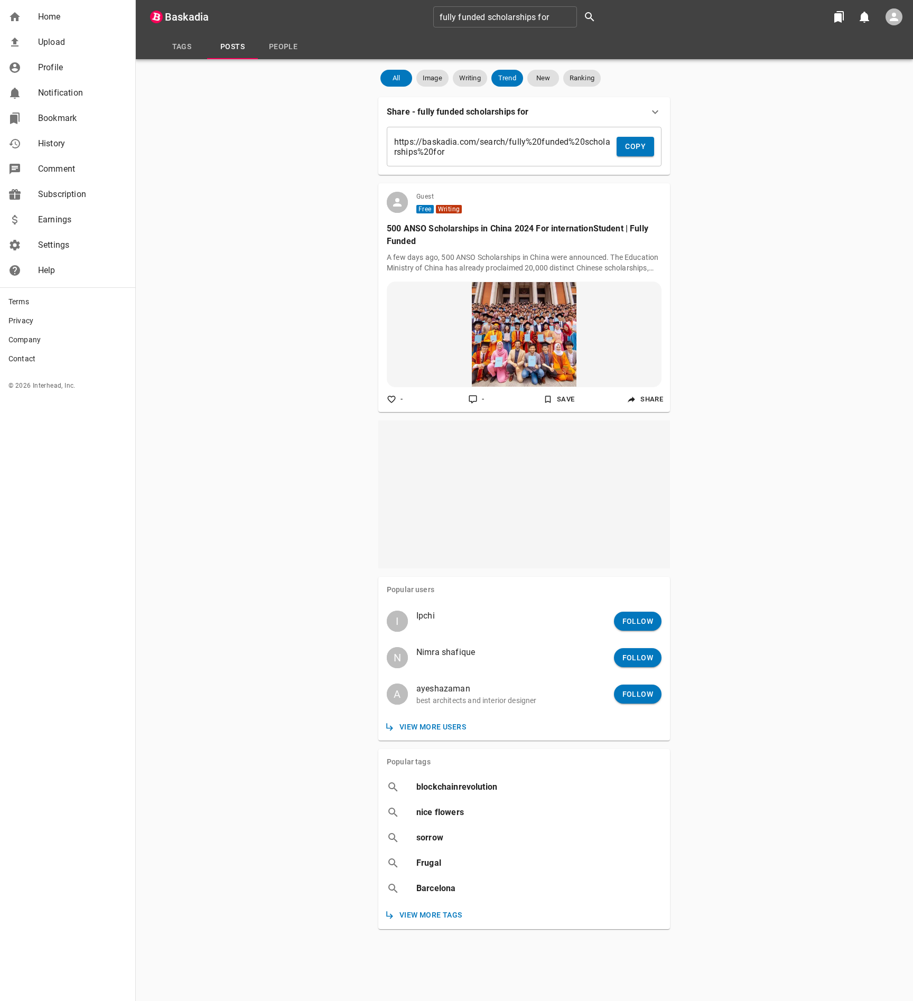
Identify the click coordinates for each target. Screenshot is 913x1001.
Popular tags (409, 761)
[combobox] (517, 17)
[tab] (181, 46)
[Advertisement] (524, 494)
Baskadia (187, 17)
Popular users (410, 589)
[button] (67, 17)
